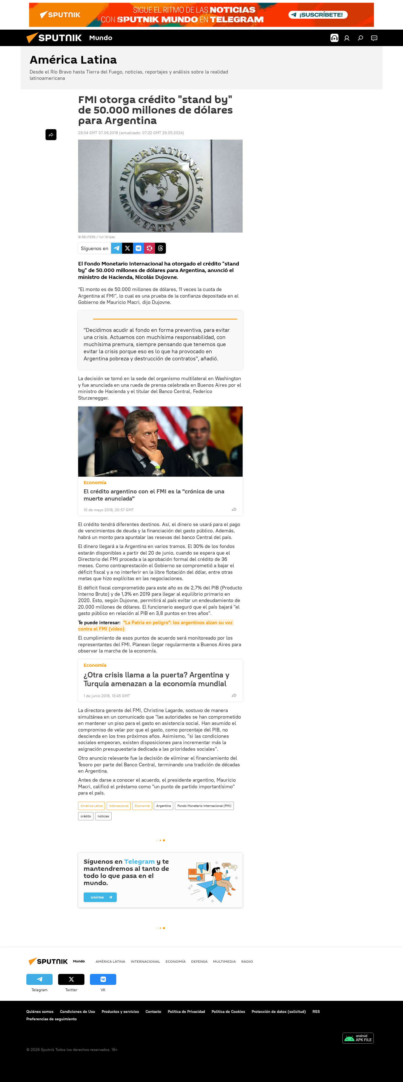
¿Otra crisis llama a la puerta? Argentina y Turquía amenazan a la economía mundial (156, 679)
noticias (103, 816)
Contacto (153, 1011)
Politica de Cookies (228, 1011)
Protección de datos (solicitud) (279, 1011)
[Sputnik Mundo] (56, 44)
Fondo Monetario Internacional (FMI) (204, 806)
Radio (247, 961)
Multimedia (224, 961)
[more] (234, 509)
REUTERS (88, 237)
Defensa (199, 961)
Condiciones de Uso (77, 1011)
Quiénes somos (39, 1011)
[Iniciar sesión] (346, 37)
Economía (95, 482)
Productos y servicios (120, 1011)
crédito (86, 816)
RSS (316, 1011)
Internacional (118, 806)
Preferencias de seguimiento (51, 1018)
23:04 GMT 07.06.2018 (98, 132)
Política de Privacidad (186, 1011)
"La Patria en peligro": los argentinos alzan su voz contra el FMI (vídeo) (156, 625)
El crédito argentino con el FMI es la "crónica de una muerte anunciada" (154, 495)
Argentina (163, 806)
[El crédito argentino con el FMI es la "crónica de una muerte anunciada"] (160, 441)
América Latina (92, 806)
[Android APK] (358, 1039)
